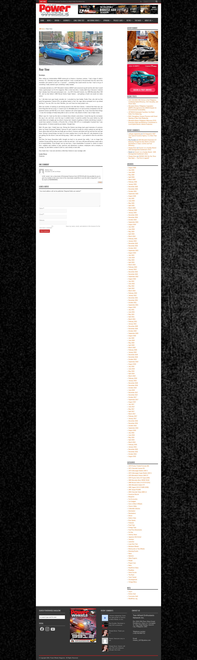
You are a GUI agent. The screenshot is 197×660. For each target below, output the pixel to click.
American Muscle (133, 494)
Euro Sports (132, 520)
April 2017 (131, 411)
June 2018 (131, 390)
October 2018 (132, 388)
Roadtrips (131, 570)
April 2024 (131, 234)
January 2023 (132, 269)
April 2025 (131, 205)
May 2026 (131, 175)
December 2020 (133, 326)
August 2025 (132, 196)
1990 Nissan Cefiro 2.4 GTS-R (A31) (139, 482)
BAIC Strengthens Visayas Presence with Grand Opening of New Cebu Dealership (71, 1)
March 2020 (131, 347)
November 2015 (133, 451)
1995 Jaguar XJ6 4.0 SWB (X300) (138, 487)
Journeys (66, 20)
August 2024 (132, 224)
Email (41, 214)
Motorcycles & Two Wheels (136, 549)
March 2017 (131, 414)
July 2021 (131, 309)
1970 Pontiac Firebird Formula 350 (138, 466)
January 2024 (132, 241)
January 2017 (132, 418)
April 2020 (131, 345)
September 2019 (133, 362)
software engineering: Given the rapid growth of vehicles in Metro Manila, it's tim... (117, 617)
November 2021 (133, 300)
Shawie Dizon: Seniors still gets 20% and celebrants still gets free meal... (117, 648)
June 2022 (131, 283)
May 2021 (131, 314)
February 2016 (132, 444)
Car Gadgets (132, 501)
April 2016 (131, 440)
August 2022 (132, 279)
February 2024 (132, 238)
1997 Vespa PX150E (134, 489)
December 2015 (133, 449)
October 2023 (132, 248)
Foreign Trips (132, 527)
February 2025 (132, 210)
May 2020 (131, 343)
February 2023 (132, 267)
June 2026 (131, 172)
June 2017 (131, 406)
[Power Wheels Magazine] (55, 14)
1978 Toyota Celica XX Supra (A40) (139, 478)
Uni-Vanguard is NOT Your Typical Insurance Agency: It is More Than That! (142, 135)
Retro (129, 20)
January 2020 (132, 352)
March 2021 (131, 319)
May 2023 (131, 260)
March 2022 (131, 291)
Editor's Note (132, 518)
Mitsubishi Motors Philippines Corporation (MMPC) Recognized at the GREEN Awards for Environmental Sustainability (142, 108)
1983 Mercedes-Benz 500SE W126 (138, 480)
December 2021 (133, 298)
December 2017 (133, 392)
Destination (131, 511)
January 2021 (132, 324)
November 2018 (133, 385)
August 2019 (132, 364)
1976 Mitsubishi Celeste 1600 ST (138, 475)
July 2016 (131, 433)
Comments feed (133, 596)
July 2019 (131, 366)
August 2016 (132, 430)
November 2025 (133, 189)
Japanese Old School (134, 537)
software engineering (134, 134)
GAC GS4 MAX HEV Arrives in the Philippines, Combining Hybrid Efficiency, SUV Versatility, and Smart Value (143, 101)
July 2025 (131, 198)
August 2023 (132, 253)
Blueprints (131, 497)
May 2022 (131, 286)
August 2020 (132, 335)
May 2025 (131, 203)
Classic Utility (132, 506)
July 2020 (131, 338)
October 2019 (132, 359)
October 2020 (132, 331)
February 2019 (132, 378)
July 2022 (131, 281)
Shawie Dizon (132, 148)
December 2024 (133, 215)
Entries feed (132, 594)
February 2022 (132, 293)
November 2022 (133, 274)
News (49, 20)
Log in (130, 591)
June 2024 (131, 229)
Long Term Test (79, 20)
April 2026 (131, 177)
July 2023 (131, 255)
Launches (131, 541)
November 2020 (133, 328)
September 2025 (133, 193)
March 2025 (131, 208)
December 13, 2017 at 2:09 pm (52, 171)
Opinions (106, 20)
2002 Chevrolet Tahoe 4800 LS (137, 492)
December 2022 (133, 272)
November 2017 (133, 395)
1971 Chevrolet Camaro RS (136, 468)
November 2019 (133, 357)
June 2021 (131, 312)
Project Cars (118, 20)
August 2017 (132, 402)
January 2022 (132, 295)
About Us (148, 20)
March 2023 (131, 264)
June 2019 (131, 369)
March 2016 (131, 442)
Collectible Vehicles (134, 508)
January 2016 (132, 447)
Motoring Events (93, 20)
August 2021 (132, 307)
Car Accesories (132, 499)
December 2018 (133, 383)
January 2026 (132, 184)
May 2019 (131, 371)
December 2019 (133, 354)
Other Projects (132, 558)
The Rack (138, 20)
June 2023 (131, 257)
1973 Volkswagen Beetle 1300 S (138, 470)
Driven (57, 20)
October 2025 (132, 191)
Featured (131, 523)
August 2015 (132, 456)
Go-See (130, 532)
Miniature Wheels (133, 546)
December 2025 (133, 186)
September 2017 (133, 399)
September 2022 (133, 276)
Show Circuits (132, 572)
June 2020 (131, 340)
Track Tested (132, 577)
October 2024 (132, 220)
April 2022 (131, 288)
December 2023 (133, 243)
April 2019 (131, 373)
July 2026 (131, 170)
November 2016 (133, 423)
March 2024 (131, 236)
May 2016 (131, 437)
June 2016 (131, 435)
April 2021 (131, 317)
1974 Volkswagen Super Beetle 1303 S (140, 473)
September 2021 (133, 305)
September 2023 (133, 250)
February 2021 (132, 321)
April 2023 (131, 262)
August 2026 (132, 167)
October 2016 (132, 425)
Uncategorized (132, 579)
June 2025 (131, 201)
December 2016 (133, 421)
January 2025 (132, 212)
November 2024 (133, 217)
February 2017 (132, 416)
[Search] (156, 1)
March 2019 (131, 376)
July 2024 (131, 227)
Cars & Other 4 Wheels (135, 504)
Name (41, 208)
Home (42, 20)
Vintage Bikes (132, 582)
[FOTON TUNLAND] (118, 13)
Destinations (132, 513)
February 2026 (132, 182)
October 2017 (132, 397)
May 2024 (131, 231)
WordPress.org (132, 598)
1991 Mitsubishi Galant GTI (136, 485)
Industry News (132, 534)
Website (42, 220)
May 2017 (131, 409)
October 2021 (132, 302)
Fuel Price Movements (135, 530)
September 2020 (133, 333)
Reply (100, 182)
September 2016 (133, 428)
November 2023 (133, 246)
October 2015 (132, 454)
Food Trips (131, 525)
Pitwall (130, 560)
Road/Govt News (133, 568)
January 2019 (132, 380)
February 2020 (132, 350)
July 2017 (131, 404)
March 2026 (131, 179)
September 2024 (133, 222)
